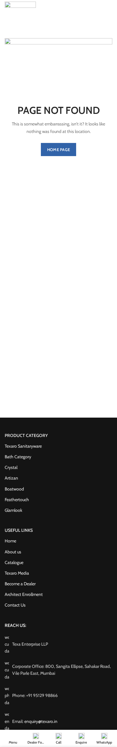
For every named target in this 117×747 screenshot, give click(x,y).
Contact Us (15, 605)
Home (10, 541)
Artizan (11, 478)
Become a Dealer (20, 584)
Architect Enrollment (24, 594)
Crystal (11, 467)
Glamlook (13, 510)
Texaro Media (17, 573)
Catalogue (14, 562)
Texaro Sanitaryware (23, 446)
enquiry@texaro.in (40, 721)
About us (13, 552)
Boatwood (14, 489)
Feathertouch (17, 499)
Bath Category (18, 457)
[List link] (58, 695)
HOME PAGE (58, 149)
